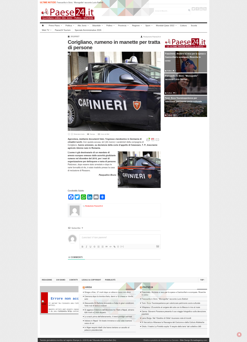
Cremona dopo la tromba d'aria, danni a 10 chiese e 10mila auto (108, 297)
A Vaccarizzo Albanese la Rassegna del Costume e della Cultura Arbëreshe (173, 322)
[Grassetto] (82, 246)
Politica (68, 25)
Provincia (122, 25)
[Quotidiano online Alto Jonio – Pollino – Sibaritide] (43, 25)
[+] (122, 246)
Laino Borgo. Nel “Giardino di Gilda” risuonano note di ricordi (166, 318)
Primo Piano (54, 25)
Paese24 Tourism (63, 30)
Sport (147, 25)
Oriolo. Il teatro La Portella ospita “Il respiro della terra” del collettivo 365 (171, 326)
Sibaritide (96, 25)
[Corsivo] (86, 246)
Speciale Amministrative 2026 (88, 30)
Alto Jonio (82, 25)
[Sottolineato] (90, 246)
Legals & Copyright (91, 280)
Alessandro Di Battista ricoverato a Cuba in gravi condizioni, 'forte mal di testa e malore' (109, 304)
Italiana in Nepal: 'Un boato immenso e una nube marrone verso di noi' (108, 322)
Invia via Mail (105, 134)
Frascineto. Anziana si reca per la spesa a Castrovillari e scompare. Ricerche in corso (185, 57)
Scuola (194, 25)
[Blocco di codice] (110, 246)
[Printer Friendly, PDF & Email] (153, 139)
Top (202, 280)
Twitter (193, 8)
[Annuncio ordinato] (98, 246)
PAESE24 (148, 287)
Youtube (201, 8)
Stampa (92, 134)
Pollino (109, 25)
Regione (136, 25)
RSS (205, 8)
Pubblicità (110, 280)
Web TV (45, 30)
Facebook (197, 8)
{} (118, 246)
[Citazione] (106, 246)
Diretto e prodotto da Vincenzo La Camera (161, 340)
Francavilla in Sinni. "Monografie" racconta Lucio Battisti (181, 77)
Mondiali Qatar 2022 (165, 25)
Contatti (73, 280)
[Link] (114, 246)
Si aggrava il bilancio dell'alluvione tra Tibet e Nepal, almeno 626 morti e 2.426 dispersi (109, 311)
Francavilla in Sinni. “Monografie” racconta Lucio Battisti (80, 2)
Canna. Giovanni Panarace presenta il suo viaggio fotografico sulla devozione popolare (174, 312)
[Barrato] (94, 246)
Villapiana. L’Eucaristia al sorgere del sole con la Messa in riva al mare (171, 307)
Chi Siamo (60, 280)
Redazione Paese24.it (152, 37)
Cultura (183, 25)
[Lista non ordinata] (102, 246)
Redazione (47, 280)
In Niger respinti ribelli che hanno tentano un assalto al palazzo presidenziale (106, 328)
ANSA (88, 287)
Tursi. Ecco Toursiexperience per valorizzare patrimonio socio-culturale (183, 99)
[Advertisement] (52, 78)
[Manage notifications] (239, 334)
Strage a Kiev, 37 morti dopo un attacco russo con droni (107, 292)
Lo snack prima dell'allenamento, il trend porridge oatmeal (108, 316)
